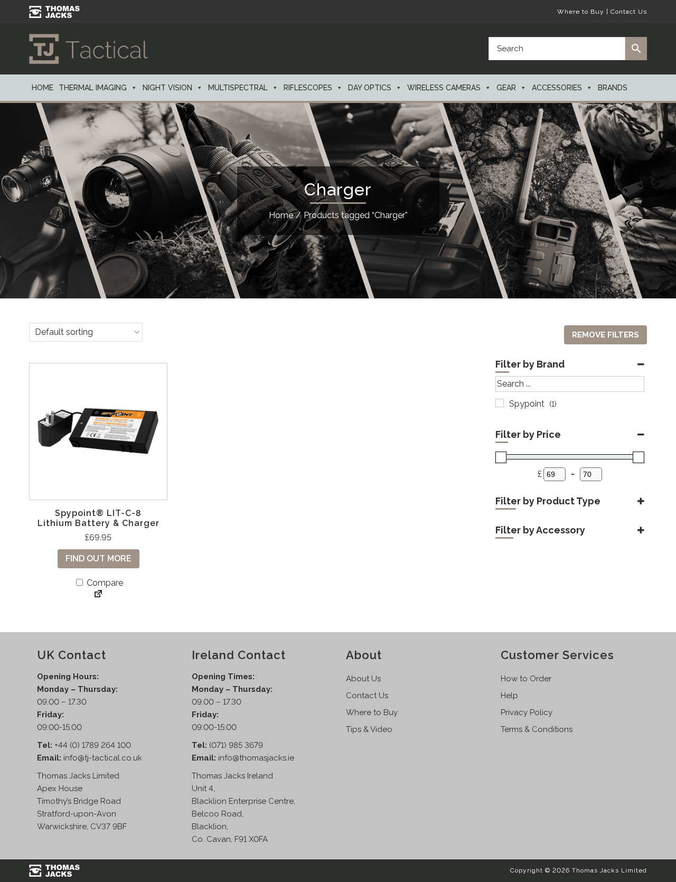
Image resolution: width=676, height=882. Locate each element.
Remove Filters (605, 335)
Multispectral (238, 87)
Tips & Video (369, 729)
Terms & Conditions (536, 729)
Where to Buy (580, 11)
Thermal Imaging (93, 87)
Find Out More (98, 558)
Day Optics (369, 87)
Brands (612, 87)
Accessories (557, 87)
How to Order (526, 678)
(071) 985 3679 (236, 745)
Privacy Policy (526, 712)
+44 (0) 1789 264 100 (92, 745)
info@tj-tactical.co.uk (102, 758)
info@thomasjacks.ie (256, 758)
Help (509, 695)
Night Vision (167, 87)
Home (42, 87)
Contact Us (629, 11)
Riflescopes (308, 87)
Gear (506, 87)
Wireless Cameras (444, 87)
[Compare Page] (98, 594)
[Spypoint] (499, 403)
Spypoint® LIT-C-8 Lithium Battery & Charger (98, 518)
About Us (363, 678)
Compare (103, 583)
